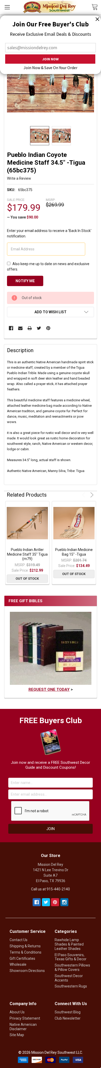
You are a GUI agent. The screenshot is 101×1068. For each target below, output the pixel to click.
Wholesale (18, 964)
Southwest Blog (68, 1012)
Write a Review (19, 178)
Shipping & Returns (25, 946)
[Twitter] (39, 328)
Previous (84, 495)
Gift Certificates (22, 958)
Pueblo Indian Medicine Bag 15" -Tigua (74, 552)
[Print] (30, 328)
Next (91, 495)
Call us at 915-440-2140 (50, 889)
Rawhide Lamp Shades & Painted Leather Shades (69, 944)
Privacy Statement (25, 1018)
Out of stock (27, 578)
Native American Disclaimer (23, 1026)
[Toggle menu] (7, 7)
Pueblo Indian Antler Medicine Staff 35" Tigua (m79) (27, 554)
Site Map (17, 1035)
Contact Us (18, 940)
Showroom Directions (27, 971)
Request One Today (49, 689)
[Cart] (96, 6)
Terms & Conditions (25, 952)
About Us (17, 1012)
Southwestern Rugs (71, 986)
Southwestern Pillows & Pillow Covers (72, 967)
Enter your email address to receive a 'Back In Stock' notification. (49, 233)
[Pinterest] (48, 328)
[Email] (20, 328)
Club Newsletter (68, 1018)
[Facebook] (11, 328)
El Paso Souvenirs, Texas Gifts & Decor (70, 957)
